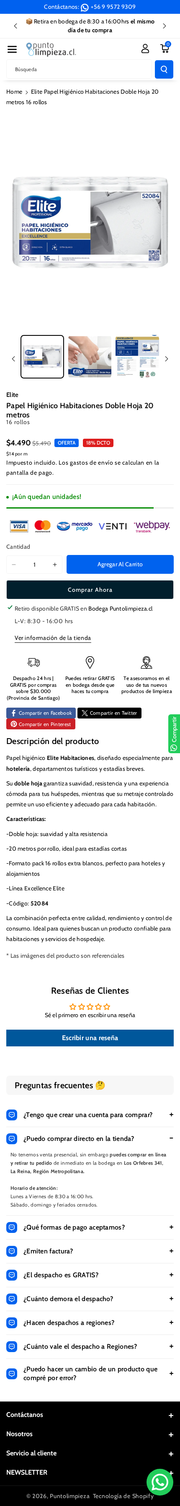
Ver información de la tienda (53, 638)
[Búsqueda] (164, 69)
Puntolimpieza (70, 1496)
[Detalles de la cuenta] (145, 48)
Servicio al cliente (31, 1453)
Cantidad (18, 546)
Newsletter (26, 1472)
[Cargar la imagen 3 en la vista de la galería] (137, 356)
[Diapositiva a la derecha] (166, 359)
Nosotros (19, 1434)
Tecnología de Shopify (123, 1496)
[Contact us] (160, 1482)
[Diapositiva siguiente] (164, 26)
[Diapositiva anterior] (15, 26)
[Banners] (90, 526)
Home (14, 91)
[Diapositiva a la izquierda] (13, 359)
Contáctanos (24, 1415)
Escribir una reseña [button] (90, 1038)
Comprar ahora (90, 589)
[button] (12, 49)
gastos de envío (91, 462)
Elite (12, 395)
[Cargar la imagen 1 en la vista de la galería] (42, 356)
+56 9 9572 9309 (113, 6)
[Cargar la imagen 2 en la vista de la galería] (90, 356)
